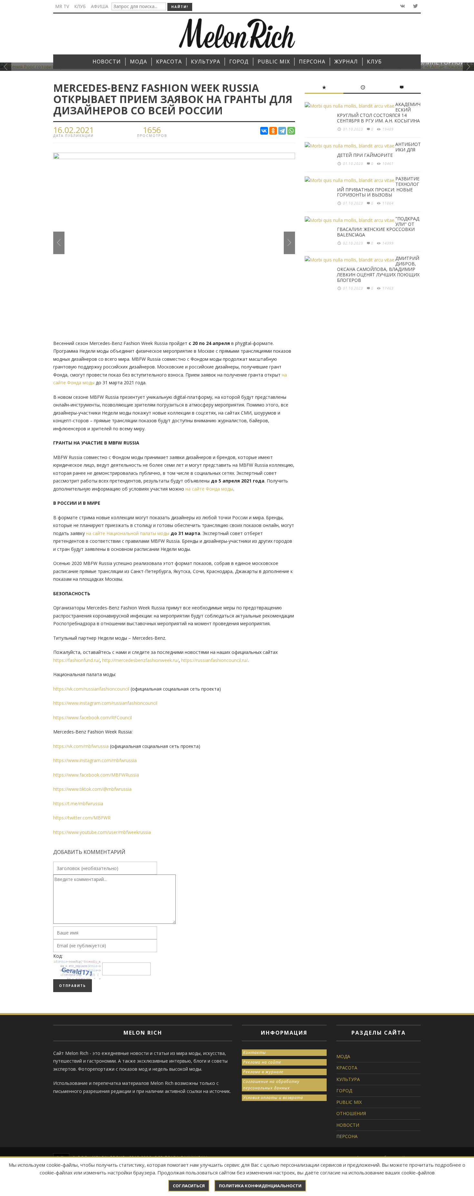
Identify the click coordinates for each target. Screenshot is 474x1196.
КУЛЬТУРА (348, 1079)
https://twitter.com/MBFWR (82, 818)
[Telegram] (282, 131)
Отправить (72, 985)
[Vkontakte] (402, 6)
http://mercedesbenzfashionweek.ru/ (140, 660)
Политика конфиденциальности (260, 1186)
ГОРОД (344, 1090)
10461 (388, 163)
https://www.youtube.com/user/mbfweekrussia (102, 832)
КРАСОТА (346, 1068)
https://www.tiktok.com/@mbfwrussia (92, 789)
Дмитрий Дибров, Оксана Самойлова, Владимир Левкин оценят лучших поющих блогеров (378, 269)
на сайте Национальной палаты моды (127, 533)
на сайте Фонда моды (209, 489)
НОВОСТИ (347, 1125)
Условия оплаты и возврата (273, 1097)
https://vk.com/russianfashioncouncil (91, 689)
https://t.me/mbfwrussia (78, 803)
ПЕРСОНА (347, 1136)
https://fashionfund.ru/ (76, 660)
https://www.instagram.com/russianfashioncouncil (105, 703)
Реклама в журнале (263, 1072)
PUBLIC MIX (349, 1102)
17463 (388, 288)
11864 (388, 203)
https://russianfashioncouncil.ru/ (214, 660)
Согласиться (189, 1186)
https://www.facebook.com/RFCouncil (92, 717)
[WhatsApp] (291, 131)
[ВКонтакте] (264, 131)
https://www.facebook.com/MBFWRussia (96, 775)
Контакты (254, 1052)
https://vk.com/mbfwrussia (81, 746)
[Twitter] (415, 6)
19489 (388, 129)
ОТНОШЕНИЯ (351, 1113)
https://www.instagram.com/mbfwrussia (95, 760)
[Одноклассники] (273, 131)
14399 (388, 243)
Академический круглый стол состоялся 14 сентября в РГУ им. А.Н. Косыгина (378, 112)
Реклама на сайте (262, 1062)
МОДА (343, 1056)
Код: (58, 956)
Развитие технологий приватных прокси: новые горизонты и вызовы (378, 187)
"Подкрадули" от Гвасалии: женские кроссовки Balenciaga (378, 226)
